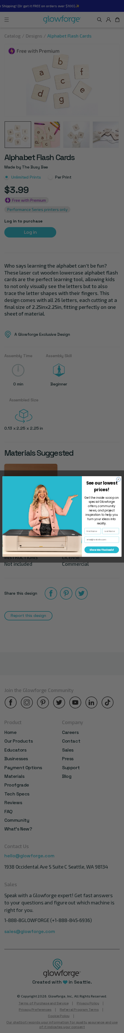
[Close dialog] (118, 479)
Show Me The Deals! (101, 550)
